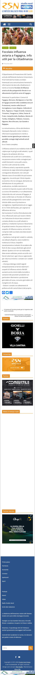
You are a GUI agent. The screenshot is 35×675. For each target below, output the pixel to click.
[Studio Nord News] (4, 24)
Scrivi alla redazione (8, 607)
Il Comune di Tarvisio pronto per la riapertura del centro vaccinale (18, 310)
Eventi (4, 595)
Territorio (13, 47)
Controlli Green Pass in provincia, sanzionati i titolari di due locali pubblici (18, 315)
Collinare (5, 47)
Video (4, 599)
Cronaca (4, 573)
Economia (5, 570)
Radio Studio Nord (8, 603)
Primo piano (6, 562)
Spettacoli (5, 577)
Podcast (4, 591)
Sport (4, 581)
